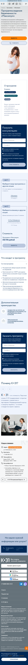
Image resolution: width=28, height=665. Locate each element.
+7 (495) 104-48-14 (19, 549)
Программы (9, 7)
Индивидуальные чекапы (15, 0)
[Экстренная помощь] (26, 648)
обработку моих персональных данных (10, 150)
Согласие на (10, 150)
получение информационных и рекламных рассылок (13, 154)
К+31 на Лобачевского (14, 220)
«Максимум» (14, 195)
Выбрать (14, 38)
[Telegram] (21, 584)
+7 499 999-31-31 (8, 454)
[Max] (25, 584)
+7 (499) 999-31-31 (6, 584)
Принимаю (14, 659)
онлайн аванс (23, 629)
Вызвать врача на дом (14, 565)
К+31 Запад (14, 225)
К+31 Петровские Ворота (14, 223)
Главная (3, 7)
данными (21, 656)
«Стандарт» (14, 198)
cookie (10, 656)
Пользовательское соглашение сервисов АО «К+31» (13, 159)
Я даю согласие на (13, 154)
